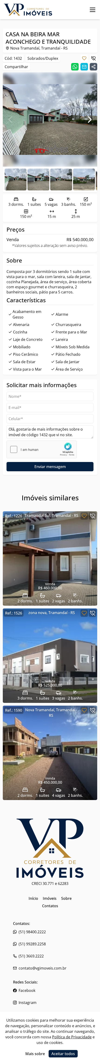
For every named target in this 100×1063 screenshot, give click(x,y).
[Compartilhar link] (93, 66)
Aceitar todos (63, 1053)
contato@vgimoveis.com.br (43, 968)
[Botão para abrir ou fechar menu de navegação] (92, 10)
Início (33, 898)
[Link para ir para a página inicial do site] (28, 10)
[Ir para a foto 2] (61, 179)
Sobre (66, 898)
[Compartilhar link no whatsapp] (75, 66)
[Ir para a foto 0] (16, 179)
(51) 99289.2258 (32, 944)
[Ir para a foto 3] (84, 179)
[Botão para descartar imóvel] (93, 58)
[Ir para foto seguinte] (89, 119)
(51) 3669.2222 (31, 956)
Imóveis (50, 898)
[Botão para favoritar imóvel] (84, 58)
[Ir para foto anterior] (10, 119)
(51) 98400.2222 (32, 931)
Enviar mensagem (50, 466)
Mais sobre (35, 1053)
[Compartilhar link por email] (84, 66)
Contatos (50, 905)
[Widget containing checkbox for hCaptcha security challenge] (42, 449)
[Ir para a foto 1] (38, 179)
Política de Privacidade (72, 1037)
